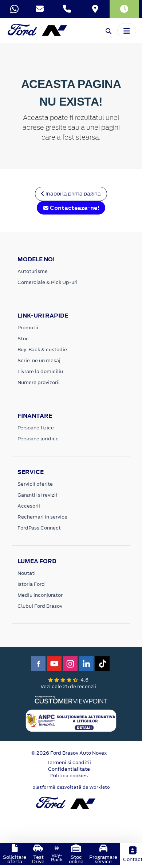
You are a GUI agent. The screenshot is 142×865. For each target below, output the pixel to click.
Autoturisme (32, 271)
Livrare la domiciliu (40, 371)
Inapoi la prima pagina (72, 194)
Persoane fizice (35, 427)
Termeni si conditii (69, 762)
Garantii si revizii (37, 495)
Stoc (23, 338)
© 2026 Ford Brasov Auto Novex (69, 753)
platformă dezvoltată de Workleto (71, 787)
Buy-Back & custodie (42, 349)
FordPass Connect (39, 527)
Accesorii (28, 505)
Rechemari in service (42, 516)
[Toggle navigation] (126, 30)
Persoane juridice (38, 438)
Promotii (27, 327)
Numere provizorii (38, 382)
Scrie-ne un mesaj (38, 360)
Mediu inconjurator (40, 595)
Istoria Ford (31, 584)
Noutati (26, 573)
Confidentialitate (69, 769)
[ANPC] (71, 720)
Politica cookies (69, 775)
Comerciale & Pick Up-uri (47, 282)
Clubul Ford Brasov (39, 606)
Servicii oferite (35, 484)
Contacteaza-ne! (74, 208)
